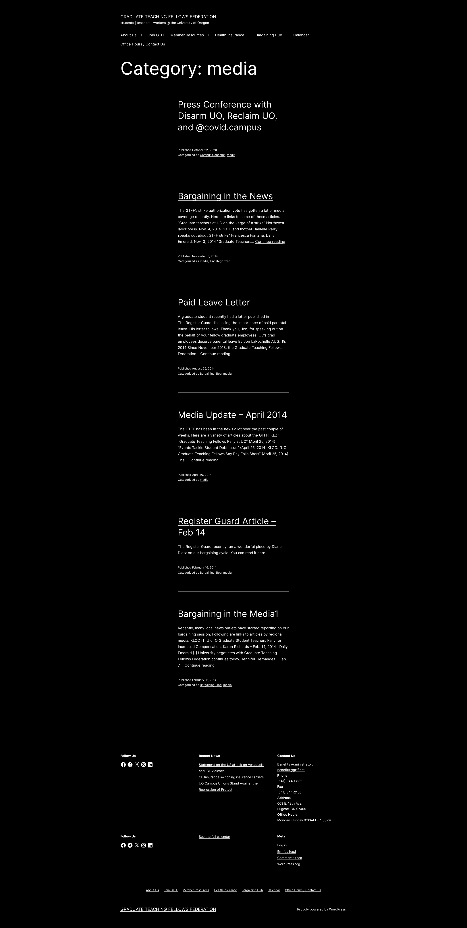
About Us (128, 35)
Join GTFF (156, 35)
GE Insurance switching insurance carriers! (232, 777)
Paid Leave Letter (214, 302)
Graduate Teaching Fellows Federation (168, 16)
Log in (282, 845)
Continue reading (270, 241)
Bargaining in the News (225, 196)
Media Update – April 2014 (232, 414)
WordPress (337, 909)
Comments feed (289, 858)
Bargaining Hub (269, 35)
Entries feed (286, 852)
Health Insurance (229, 35)
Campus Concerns (212, 155)
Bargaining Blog (211, 373)
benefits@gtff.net (291, 770)
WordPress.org (288, 864)
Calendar (301, 35)
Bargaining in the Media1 (228, 613)
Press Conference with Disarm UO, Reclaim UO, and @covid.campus (227, 116)
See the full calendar (214, 837)
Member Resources (187, 35)
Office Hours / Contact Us (142, 44)
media (231, 155)
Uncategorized (220, 261)
